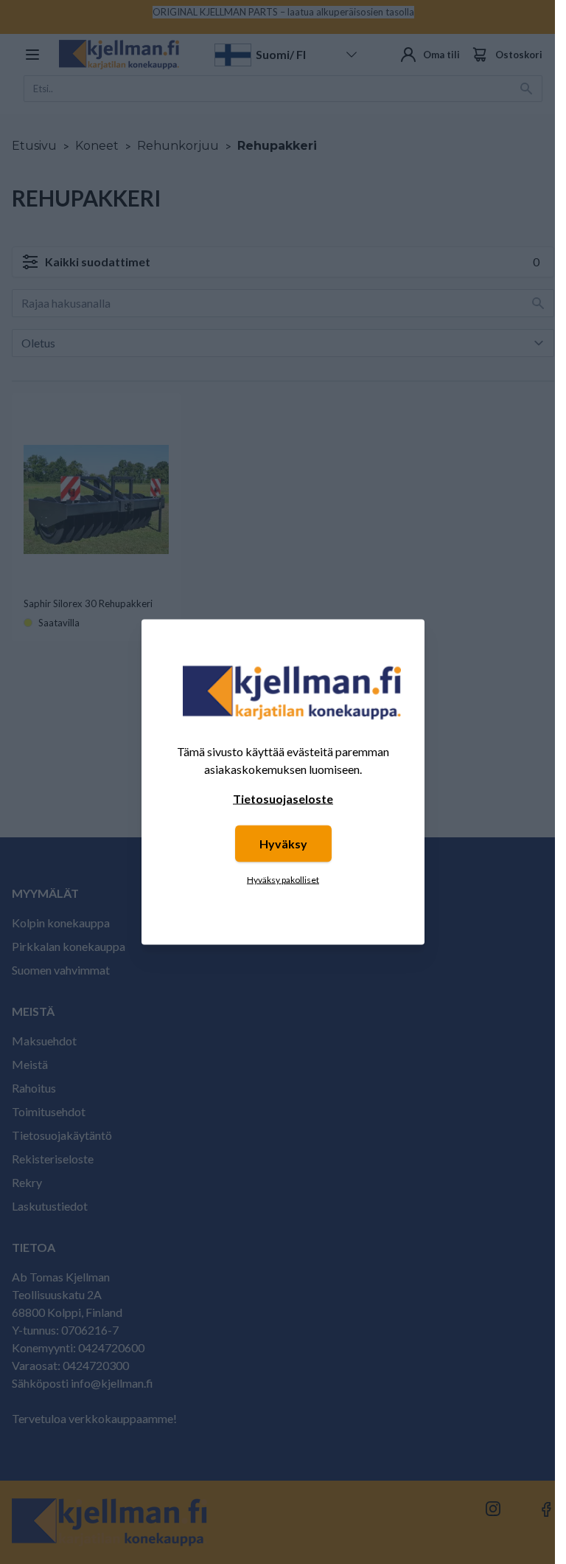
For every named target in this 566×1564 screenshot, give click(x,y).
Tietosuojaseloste (283, 799)
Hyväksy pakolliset (283, 879)
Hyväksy (283, 844)
